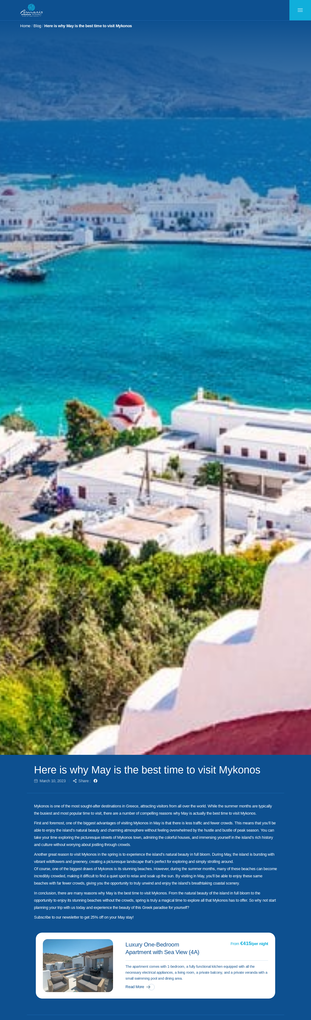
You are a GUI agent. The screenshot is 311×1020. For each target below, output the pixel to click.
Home (25, 26)
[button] (95, 781)
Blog (37, 26)
